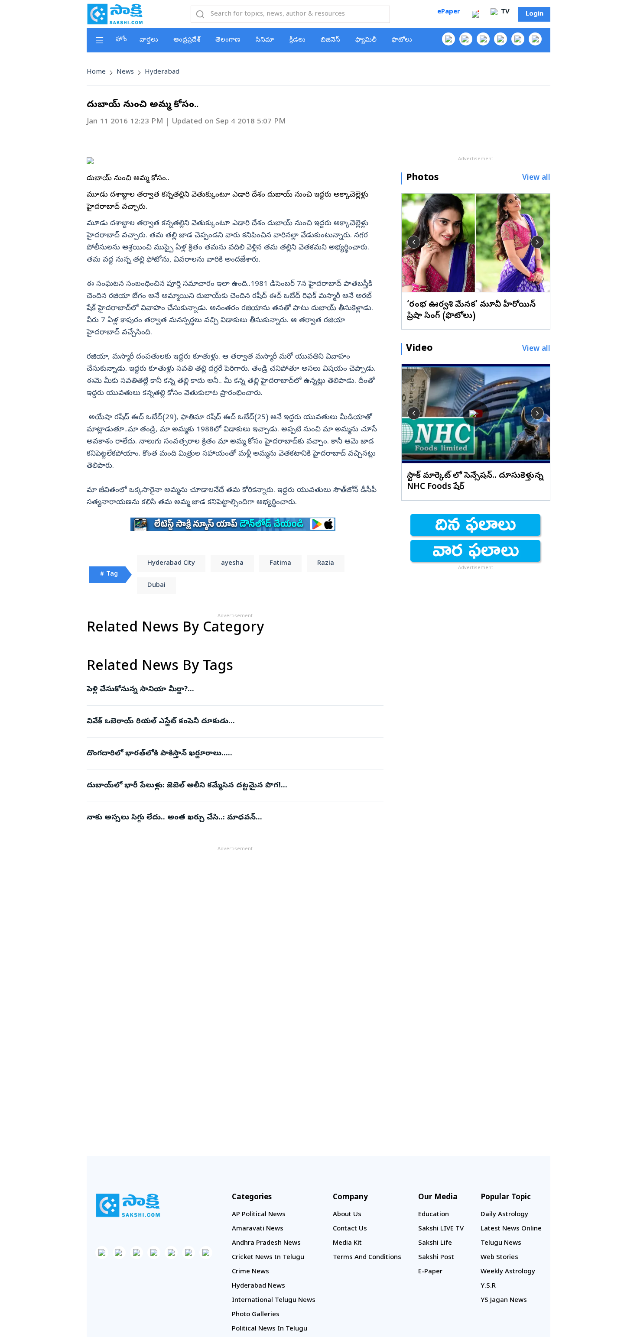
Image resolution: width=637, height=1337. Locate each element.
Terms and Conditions (367, 1257)
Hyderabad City (171, 563)
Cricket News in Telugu (268, 1257)
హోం (121, 40)
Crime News (250, 1272)
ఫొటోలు (402, 40)
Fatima (280, 563)
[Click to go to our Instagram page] (500, 38)
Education (433, 1215)
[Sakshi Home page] (115, 14)
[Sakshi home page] (127, 1205)
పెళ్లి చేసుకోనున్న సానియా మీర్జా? (231, 690)
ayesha (232, 563)
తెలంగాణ (227, 40)
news (125, 72)
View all (536, 178)
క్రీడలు (297, 40)
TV (504, 12)
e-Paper (430, 1272)
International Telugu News (273, 1300)
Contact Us (350, 1229)
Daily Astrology (504, 1215)
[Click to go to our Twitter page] (483, 38)
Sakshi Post (436, 1257)
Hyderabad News (258, 1286)
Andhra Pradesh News (266, 1243)
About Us (347, 1215)
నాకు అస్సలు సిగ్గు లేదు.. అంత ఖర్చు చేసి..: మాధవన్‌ (235, 818)
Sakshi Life (435, 1243)
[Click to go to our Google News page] (535, 38)
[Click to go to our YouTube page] (517, 38)
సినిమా (265, 40)
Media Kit (347, 1243)
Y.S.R (488, 1286)
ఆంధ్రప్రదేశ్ (186, 40)
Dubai (156, 585)
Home (96, 72)
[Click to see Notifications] (475, 14)
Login (534, 14)
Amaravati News (257, 1229)
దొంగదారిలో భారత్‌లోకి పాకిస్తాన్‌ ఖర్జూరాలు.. (225, 754)
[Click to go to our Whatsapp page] (465, 38)
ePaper (448, 12)
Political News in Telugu (269, 1329)
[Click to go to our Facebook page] (448, 38)
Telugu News (501, 1243)
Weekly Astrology (508, 1272)
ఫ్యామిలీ (366, 40)
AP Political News (259, 1215)
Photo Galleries (256, 1315)
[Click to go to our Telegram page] (188, 1252)
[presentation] (413, 242)
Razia (325, 563)
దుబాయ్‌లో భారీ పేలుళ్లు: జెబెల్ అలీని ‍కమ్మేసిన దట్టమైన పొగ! (224, 786)
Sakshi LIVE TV (441, 1229)
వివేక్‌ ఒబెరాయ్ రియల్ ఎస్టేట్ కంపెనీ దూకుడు (234, 722)
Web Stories (499, 1257)
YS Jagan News (504, 1300)
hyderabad (162, 72)
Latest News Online (511, 1229)
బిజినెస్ (330, 40)
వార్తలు (149, 40)
